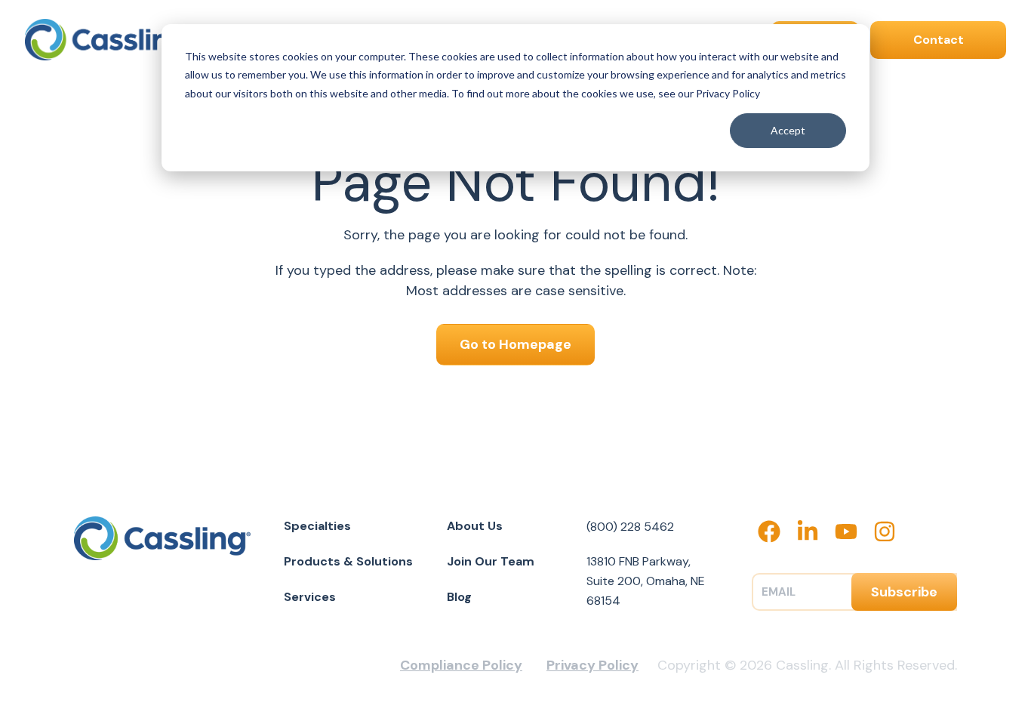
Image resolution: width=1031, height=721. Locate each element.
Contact (938, 40)
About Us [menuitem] (475, 526)
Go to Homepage (515, 344)
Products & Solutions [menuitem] (348, 561)
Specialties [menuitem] (317, 526)
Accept (788, 130)
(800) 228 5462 (630, 527)
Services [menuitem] (310, 597)
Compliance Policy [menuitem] (461, 665)
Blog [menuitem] (459, 597)
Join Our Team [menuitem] (490, 561)
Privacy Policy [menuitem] (592, 665)
